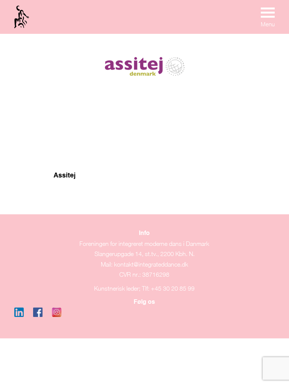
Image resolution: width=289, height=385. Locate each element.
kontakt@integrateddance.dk (151, 264)
